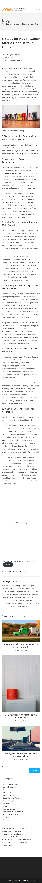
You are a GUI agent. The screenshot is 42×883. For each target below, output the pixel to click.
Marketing (6, 803)
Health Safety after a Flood (16, 572)
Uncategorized (8, 820)
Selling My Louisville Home (12, 831)
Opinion (6, 806)
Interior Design (8, 792)
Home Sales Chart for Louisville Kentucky (17, 842)
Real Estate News (9, 809)
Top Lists (6, 817)
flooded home (9, 173)
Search (4, 767)
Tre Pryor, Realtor (12, 55)
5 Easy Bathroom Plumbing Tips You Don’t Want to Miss (21, 716)
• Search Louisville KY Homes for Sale (14, 829)
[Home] (3, 24)
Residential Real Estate (11, 814)
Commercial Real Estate (11, 784)
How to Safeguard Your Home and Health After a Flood (18, 561)
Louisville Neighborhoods (12, 801)
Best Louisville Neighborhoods (13, 837)
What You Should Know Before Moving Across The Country (21, 645)
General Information (13, 61)
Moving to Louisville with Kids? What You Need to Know (21, 754)
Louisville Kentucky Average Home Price (17, 839)
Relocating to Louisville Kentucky (14, 834)
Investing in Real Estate (11, 795)
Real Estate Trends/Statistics (13, 812)
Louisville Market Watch (11, 798)
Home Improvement (10, 790)
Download (8, 564)
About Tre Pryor (8, 845)
